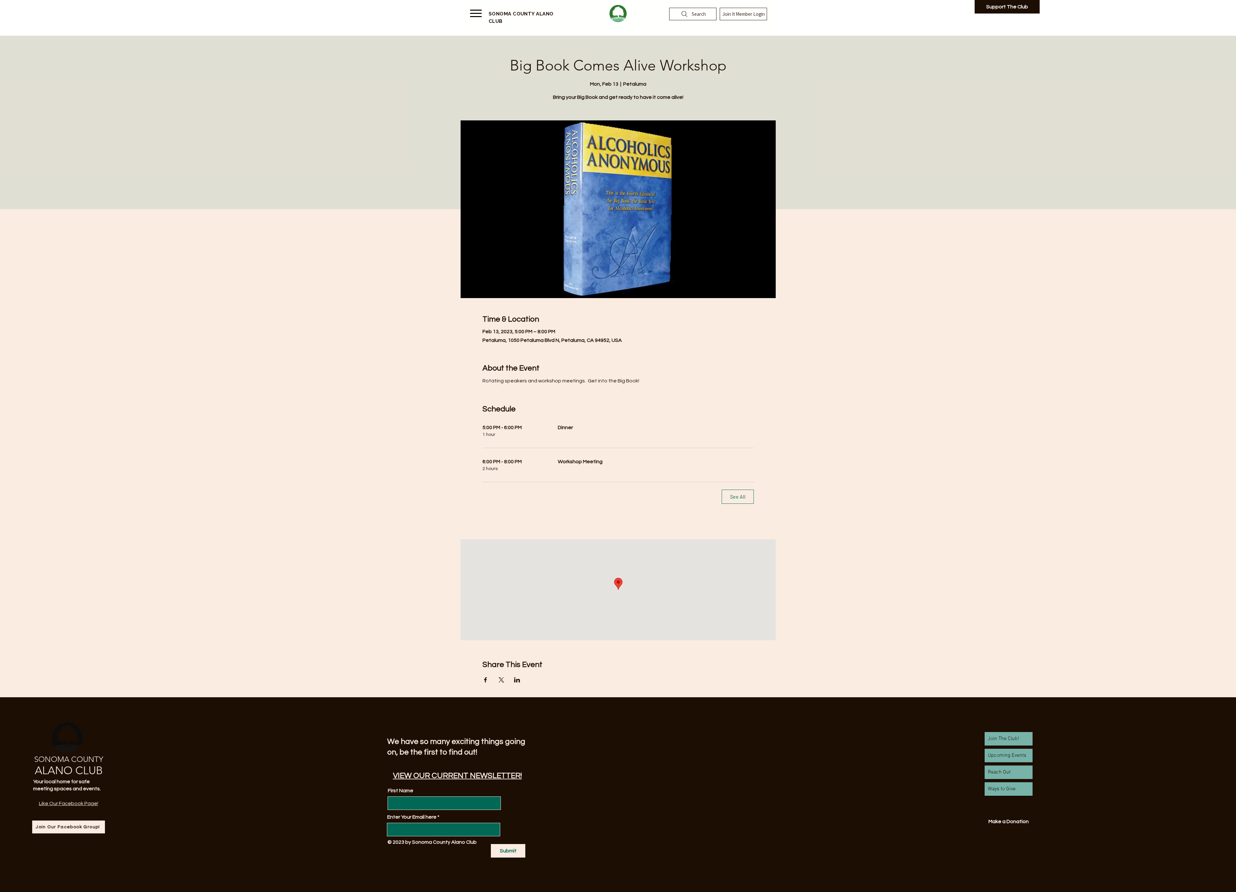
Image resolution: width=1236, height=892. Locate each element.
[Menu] (475, 14)
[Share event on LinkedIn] (517, 679)
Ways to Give (1002, 789)
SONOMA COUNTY (68, 759)
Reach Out (999, 772)
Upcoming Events (1007, 755)
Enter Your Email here (411, 817)
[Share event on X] (501, 679)
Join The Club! (1003, 739)
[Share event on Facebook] (485, 679)
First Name (400, 790)
